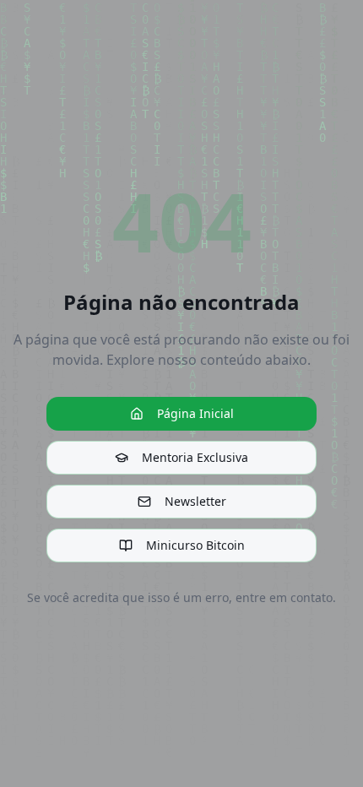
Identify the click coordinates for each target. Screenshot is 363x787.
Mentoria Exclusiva (195, 457)
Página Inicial (195, 413)
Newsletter (195, 501)
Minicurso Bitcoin (195, 545)
